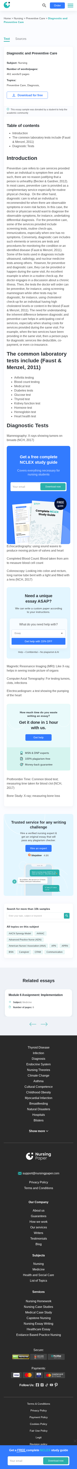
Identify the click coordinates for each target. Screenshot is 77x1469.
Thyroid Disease (39, 1047)
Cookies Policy (38, 1423)
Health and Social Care (38, 1275)
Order (57, 5)
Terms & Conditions (38, 1403)
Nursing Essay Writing (38, 1323)
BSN (11, 952)
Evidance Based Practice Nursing (38, 1334)
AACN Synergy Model (20, 933)
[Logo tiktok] (46, 1385)
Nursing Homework (38, 1301)
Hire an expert (38, 848)
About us (38, 1210)
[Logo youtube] (50, 1385)
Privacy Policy (38, 1182)
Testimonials (38, 1238)
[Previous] (33, 1024)
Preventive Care (16, 85)
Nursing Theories (38, 1070)
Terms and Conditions (38, 1188)
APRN (65, 946)
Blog (39, 1244)
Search (67, 916)
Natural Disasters (38, 1109)
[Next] (44, 1024)
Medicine (27, 1002)
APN (53, 946)
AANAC (40, 933)
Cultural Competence (38, 1086)
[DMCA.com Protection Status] (20, 1357)
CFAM (38, 952)
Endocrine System (38, 1064)
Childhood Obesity (38, 1092)
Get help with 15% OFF (38, 641)
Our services (38, 1227)
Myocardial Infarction (38, 1098)
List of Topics (38, 1280)
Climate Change (38, 1075)
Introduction (20, 133)
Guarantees (38, 1216)
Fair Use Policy (38, 1430)
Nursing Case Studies (38, 1306)
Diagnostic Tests (23, 146)
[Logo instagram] (41, 1385)
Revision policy (38, 1444)
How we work (38, 1221)
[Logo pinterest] (55, 1385)
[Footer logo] (38, 1157)
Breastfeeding (38, 1103)
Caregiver (24, 952)
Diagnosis (33, 85)
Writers (38, 1233)
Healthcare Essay (38, 1329)
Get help (38, 737)
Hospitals (38, 1114)
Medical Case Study (38, 1312)
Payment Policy (39, 1417)
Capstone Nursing (39, 1318)
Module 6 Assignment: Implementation (36, 995)
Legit (38, 1437)
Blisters (39, 1120)
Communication (55, 952)
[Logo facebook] (36, 1385)
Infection (38, 1053)
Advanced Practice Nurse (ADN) (25, 939)
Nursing (22, 62)
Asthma (38, 1081)
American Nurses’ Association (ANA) (27, 946)
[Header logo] (7, 5)
